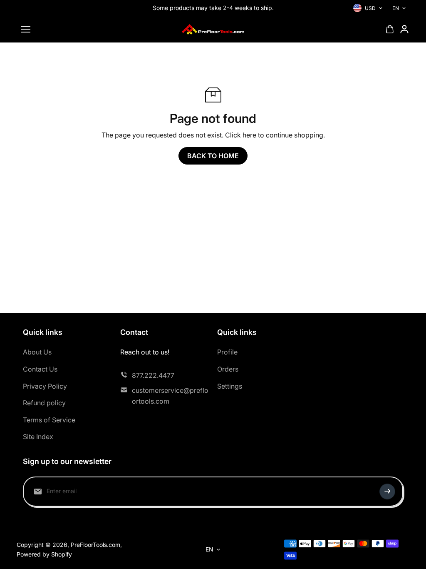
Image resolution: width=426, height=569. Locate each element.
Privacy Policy (45, 386)
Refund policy (44, 403)
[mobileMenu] (26, 29)
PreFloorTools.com (95, 544)
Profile (227, 352)
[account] (404, 29)
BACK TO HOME (213, 156)
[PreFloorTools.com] (213, 29)
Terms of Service (49, 420)
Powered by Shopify (44, 554)
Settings (229, 386)
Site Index (38, 436)
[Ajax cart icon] (390, 29)
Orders (227, 369)
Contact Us (40, 369)
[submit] (387, 491)
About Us (37, 352)
